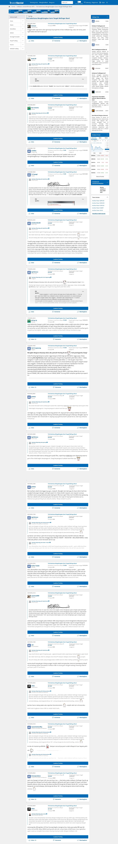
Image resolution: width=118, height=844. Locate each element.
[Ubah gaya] (100, 2)
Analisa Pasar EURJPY (98, 208)
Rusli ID (33, 58)
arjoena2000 (35, 596)
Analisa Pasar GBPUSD (98, 200)
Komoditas (13, 29)
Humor (12, 44)
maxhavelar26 (35, 223)
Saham (12, 33)
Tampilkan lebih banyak (98, 213)
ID (107, 2)
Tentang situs (34, 2)
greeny (33, 396)
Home (13, 6)
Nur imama (35, 108)
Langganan (71, 27)
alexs (33, 686)
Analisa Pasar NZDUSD (98, 203)
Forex (11, 21)
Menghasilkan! (43, 2)
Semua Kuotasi (100, 176)
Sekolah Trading (14, 48)
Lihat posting (48, 228)
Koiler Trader (35, 566)
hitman (33, 26)
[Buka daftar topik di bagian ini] (23, 21)
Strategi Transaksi (15, 37)
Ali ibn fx (34, 320)
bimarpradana (36, 776)
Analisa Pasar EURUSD (98, 205)
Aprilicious (34, 272)
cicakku (33, 150)
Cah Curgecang (36, 348)
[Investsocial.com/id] (16, 3)
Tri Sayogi (34, 174)
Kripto (11, 25)
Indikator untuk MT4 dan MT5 (25, 6)
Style (103, 2)
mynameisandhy (36, 727)
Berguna (51, 2)
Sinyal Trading (13, 40)
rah (32, 645)
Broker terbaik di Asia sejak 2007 (103, 190)
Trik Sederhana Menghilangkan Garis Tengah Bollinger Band (54, 6)
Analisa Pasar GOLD (97, 210)
